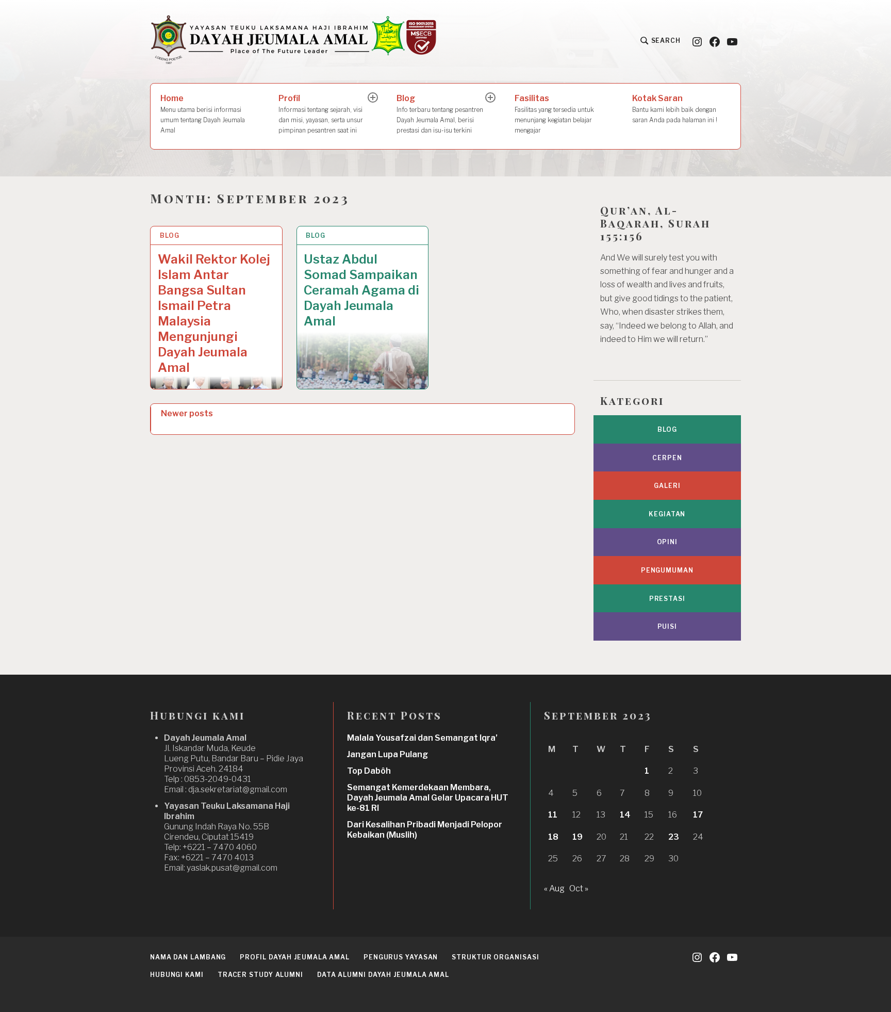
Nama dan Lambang (188, 957)
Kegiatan (667, 514)
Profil (320, 113)
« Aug (554, 888)
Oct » (578, 888)
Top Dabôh (369, 771)
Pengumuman (667, 570)
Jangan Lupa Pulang (387, 754)
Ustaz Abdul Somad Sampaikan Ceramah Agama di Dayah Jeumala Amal (361, 290)
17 (698, 815)
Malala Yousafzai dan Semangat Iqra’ (422, 738)
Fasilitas (554, 113)
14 (625, 815)
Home (202, 113)
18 (553, 837)
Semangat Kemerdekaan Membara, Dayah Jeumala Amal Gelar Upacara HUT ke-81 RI (427, 797)
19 (577, 837)
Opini (667, 542)
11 (552, 815)
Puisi (667, 626)
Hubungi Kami (177, 974)
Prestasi (667, 598)
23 (673, 837)
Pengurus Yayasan (401, 957)
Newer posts (187, 413)
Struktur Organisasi (495, 957)
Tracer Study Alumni (260, 974)
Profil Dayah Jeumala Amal (295, 957)
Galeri (667, 485)
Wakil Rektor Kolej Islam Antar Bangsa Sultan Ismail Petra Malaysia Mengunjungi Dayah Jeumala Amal (214, 313)
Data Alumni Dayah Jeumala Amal (383, 974)
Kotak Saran (674, 108)
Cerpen (667, 458)
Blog (440, 113)
